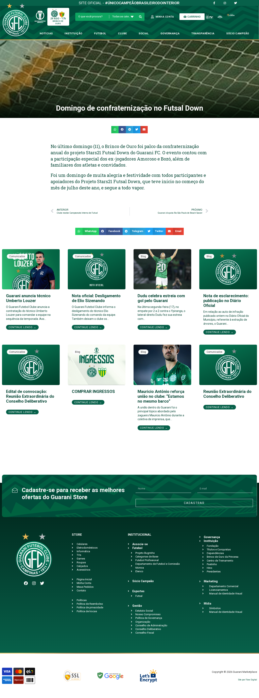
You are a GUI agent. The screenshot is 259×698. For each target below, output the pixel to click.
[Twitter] (42, 583)
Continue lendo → (22, 327)
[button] (115, 129)
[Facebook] (26, 583)
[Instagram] (34, 583)
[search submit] (140, 17)
